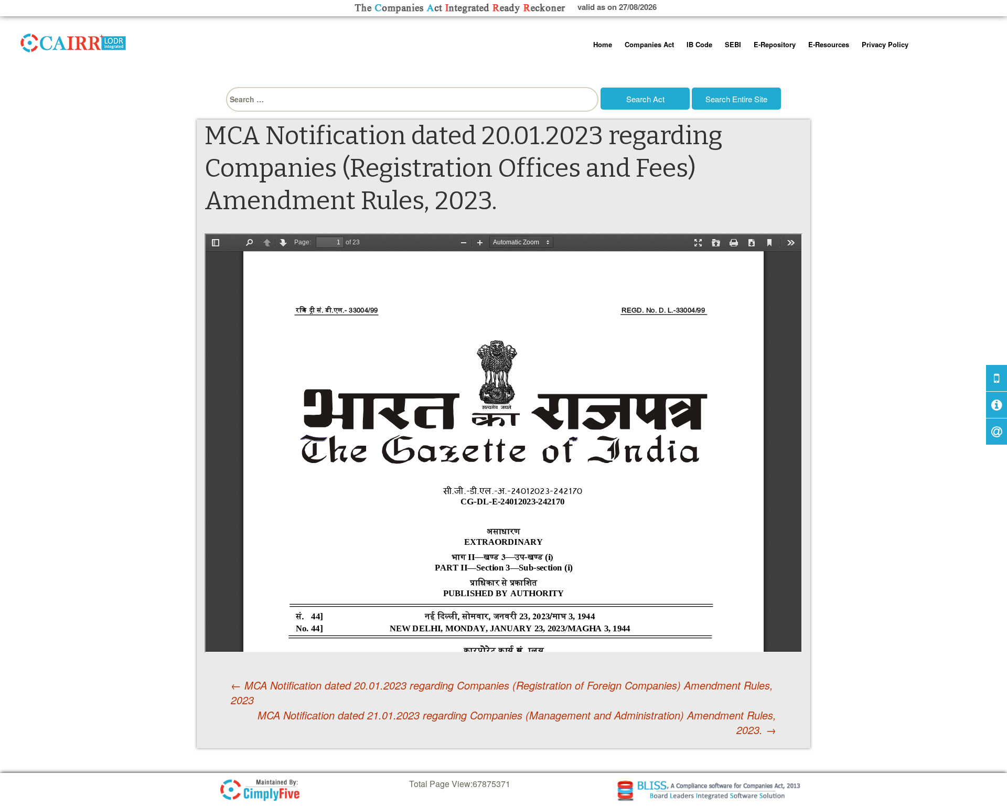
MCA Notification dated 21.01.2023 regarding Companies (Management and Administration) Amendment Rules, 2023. (517, 723)
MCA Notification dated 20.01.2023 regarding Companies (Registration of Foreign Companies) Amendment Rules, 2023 (502, 692)
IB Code (699, 44)
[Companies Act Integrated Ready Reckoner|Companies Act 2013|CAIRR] (73, 41)
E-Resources (828, 44)
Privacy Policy (885, 44)
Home (602, 44)
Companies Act (649, 44)
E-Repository (775, 44)
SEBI (733, 44)
